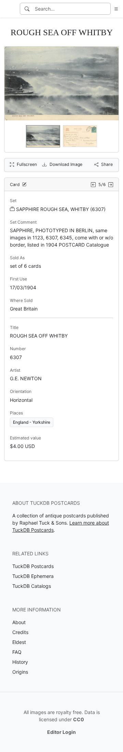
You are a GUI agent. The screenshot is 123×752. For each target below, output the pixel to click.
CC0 (78, 719)
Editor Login (61, 732)
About (19, 622)
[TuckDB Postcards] (9, 9)
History (20, 662)
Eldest (19, 642)
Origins (20, 672)
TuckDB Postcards (33, 566)
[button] (115, 9)
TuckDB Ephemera (33, 576)
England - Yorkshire (31, 422)
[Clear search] (105, 8)
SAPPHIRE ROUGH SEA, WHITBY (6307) (61, 209)
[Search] (27, 8)
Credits (20, 632)
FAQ (17, 652)
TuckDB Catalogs (31, 586)
